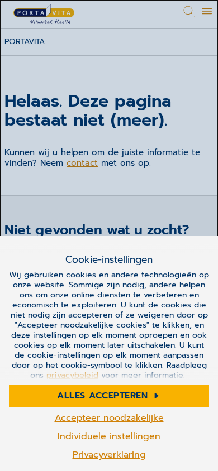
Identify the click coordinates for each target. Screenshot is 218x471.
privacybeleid (72, 375)
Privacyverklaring (109, 455)
